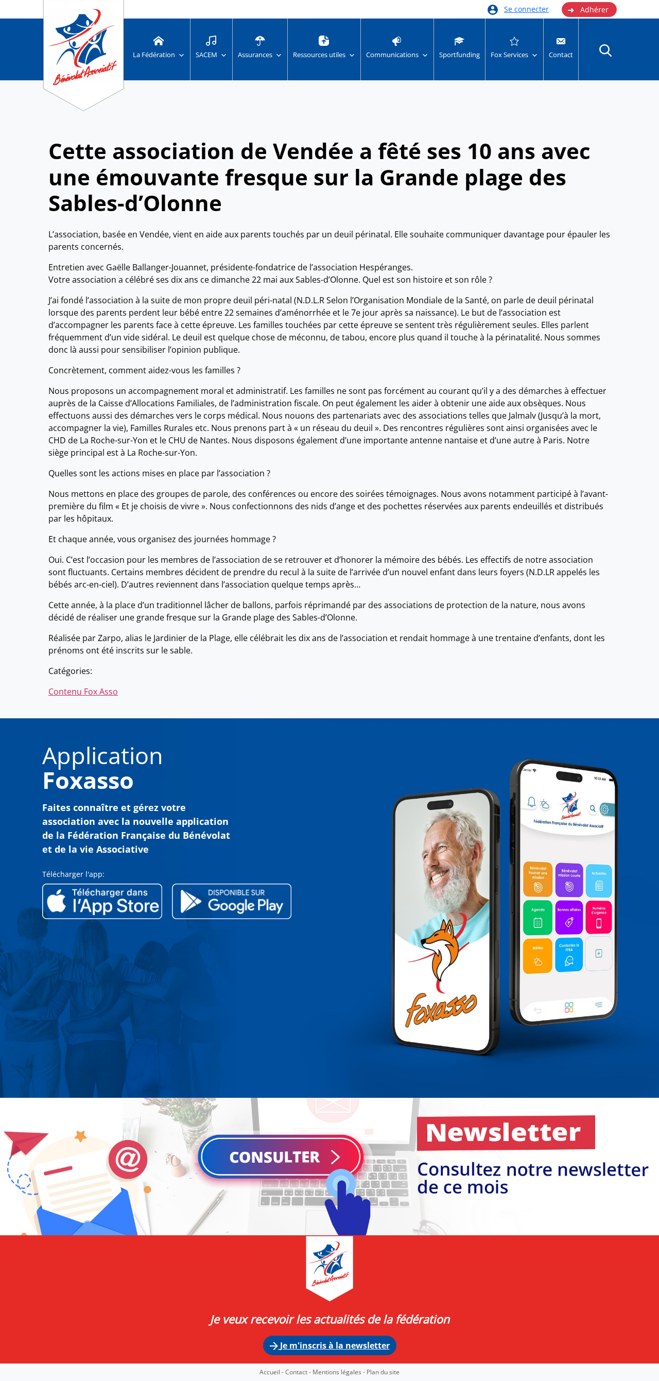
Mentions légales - (340, 1372)
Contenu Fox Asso (83, 691)
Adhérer (588, 9)
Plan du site (383, 1372)
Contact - (299, 1372)
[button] (605, 50)
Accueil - (272, 1372)
